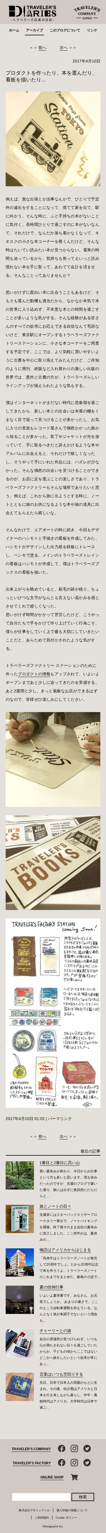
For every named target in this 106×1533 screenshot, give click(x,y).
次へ (64, 47)
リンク (92, 30)
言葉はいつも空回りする (61, 1374)
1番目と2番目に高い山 (60, 1162)
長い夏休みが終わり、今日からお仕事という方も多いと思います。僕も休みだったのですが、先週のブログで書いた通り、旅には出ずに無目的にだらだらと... (68, 1183)
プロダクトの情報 (34, 674)
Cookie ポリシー (66, 1517)
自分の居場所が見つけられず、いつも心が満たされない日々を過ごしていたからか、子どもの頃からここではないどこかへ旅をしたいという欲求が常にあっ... (68, 1351)
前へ (42, 47)
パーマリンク (60, 1118)
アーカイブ (34, 30)
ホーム (14, 30)
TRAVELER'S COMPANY (31, 1449)
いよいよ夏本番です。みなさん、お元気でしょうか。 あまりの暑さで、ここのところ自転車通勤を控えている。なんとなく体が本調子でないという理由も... (69, 1308)
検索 (83, 1497)
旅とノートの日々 (55, 1206)
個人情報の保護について (72, 1510)
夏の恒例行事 (51, 1287)
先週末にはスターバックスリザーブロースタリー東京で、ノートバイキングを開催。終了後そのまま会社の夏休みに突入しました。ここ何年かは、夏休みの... (68, 1227)
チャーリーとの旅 (55, 1330)
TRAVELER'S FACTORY (32, 1463)
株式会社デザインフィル (34, 1510)
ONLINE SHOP (52, 1477)
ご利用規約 (42, 1517)
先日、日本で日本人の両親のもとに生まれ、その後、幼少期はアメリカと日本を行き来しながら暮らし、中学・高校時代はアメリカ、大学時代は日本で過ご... (68, 1395)
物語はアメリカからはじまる (65, 1249)
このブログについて (65, 30)
